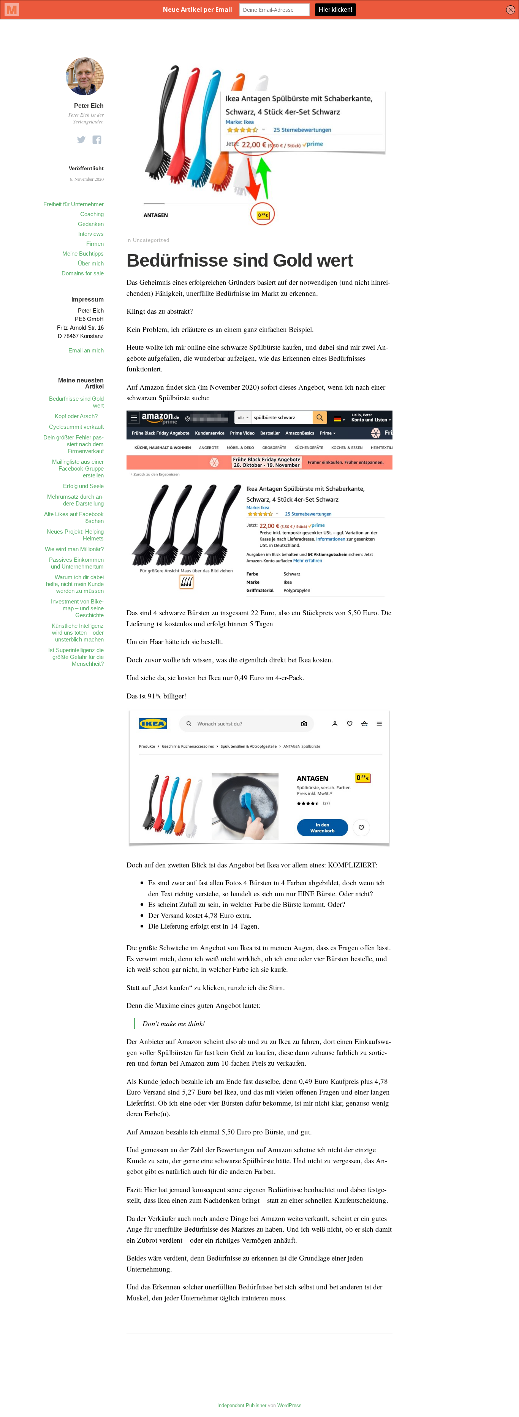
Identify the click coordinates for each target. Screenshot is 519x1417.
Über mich (91, 263)
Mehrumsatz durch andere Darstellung (75, 500)
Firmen (95, 243)
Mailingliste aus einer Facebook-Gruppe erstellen (78, 468)
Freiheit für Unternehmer (73, 204)
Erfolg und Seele (83, 486)
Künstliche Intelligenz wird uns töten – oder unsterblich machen (78, 632)
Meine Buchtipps (83, 253)
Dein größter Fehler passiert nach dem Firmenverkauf (73, 444)
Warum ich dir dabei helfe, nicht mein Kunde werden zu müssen (75, 584)
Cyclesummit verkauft (76, 426)
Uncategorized (151, 240)
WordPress (289, 1405)
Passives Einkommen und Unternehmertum (76, 563)
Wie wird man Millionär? (74, 549)
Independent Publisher (241, 1405)
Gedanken (91, 224)
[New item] (81, 137)
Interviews (91, 234)
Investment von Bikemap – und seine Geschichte (77, 608)
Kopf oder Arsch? (79, 416)
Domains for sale (83, 273)
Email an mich (86, 350)
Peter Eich (89, 106)
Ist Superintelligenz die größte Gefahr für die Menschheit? (76, 657)
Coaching (92, 214)
